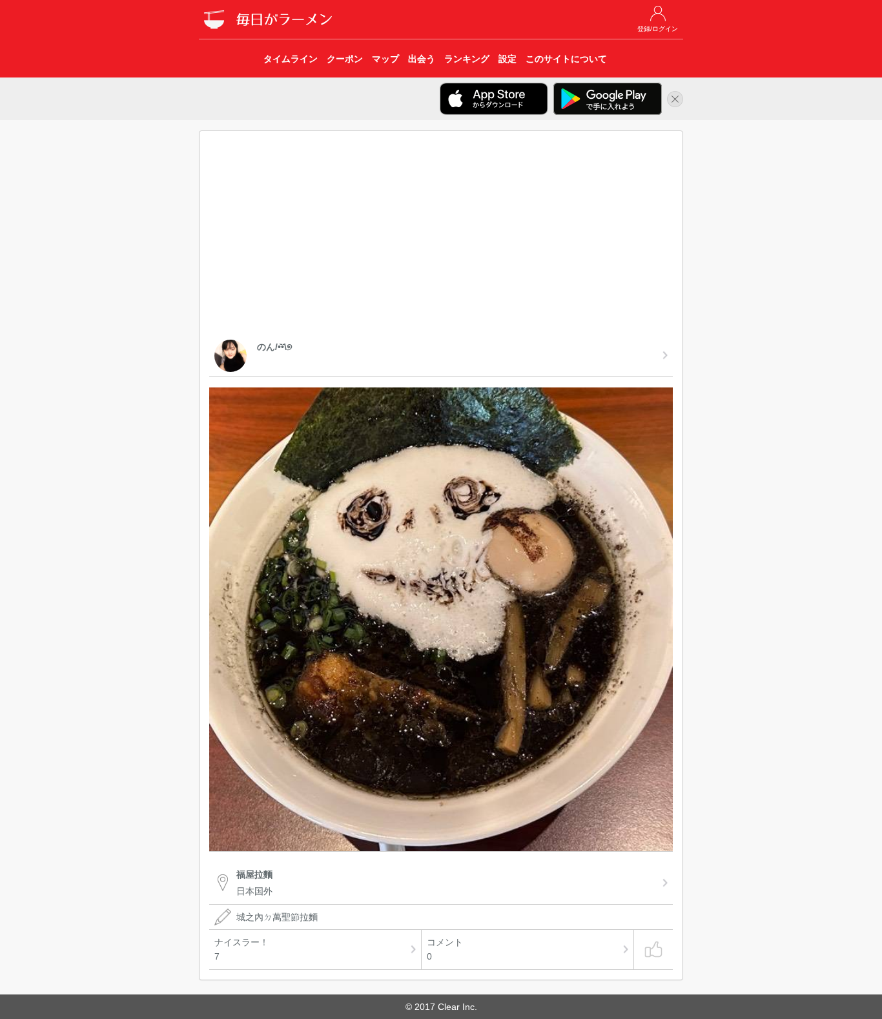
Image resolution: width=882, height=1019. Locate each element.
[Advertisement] (441, 237)
